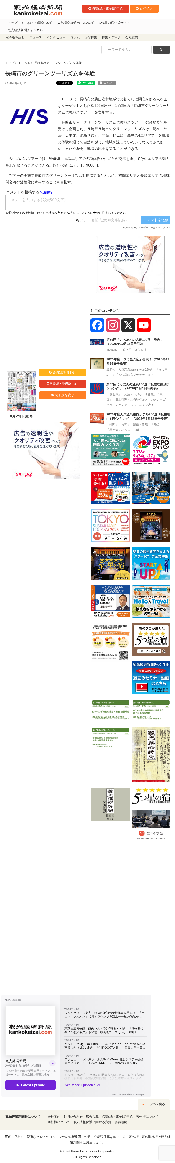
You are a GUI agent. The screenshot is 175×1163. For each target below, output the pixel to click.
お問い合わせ (73, 1116)
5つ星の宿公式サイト (114, 23)
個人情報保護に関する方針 (92, 1122)
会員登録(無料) (63, 372)
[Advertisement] (45, 264)
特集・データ (111, 37)
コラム (75, 37)
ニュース (35, 37)
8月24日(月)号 (21, 416)
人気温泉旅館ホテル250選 (76, 23)
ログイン (146, 8)
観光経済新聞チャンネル (25, 30)
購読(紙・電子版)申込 (107, 8)
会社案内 (131, 37)
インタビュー (56, 37)
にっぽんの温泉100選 (37, 23)
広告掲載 (92, 1116)
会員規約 (121, 1122)
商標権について (59, 1122)
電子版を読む (15, 37)
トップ (12, 23)
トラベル (24, 63)
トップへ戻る (155, 1104)
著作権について (147, 1116)
